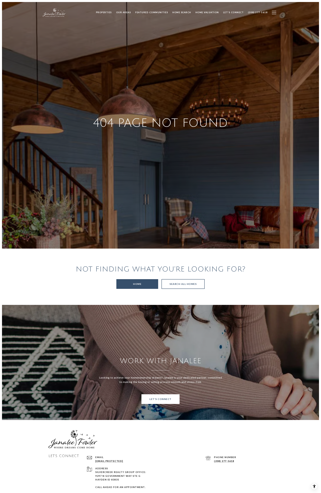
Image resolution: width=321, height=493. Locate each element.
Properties (104, 12)
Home (137, 284)
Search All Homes (183, 284)
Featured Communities (151, 12)
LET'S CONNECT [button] (160, 399)
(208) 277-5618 (224, 461)
